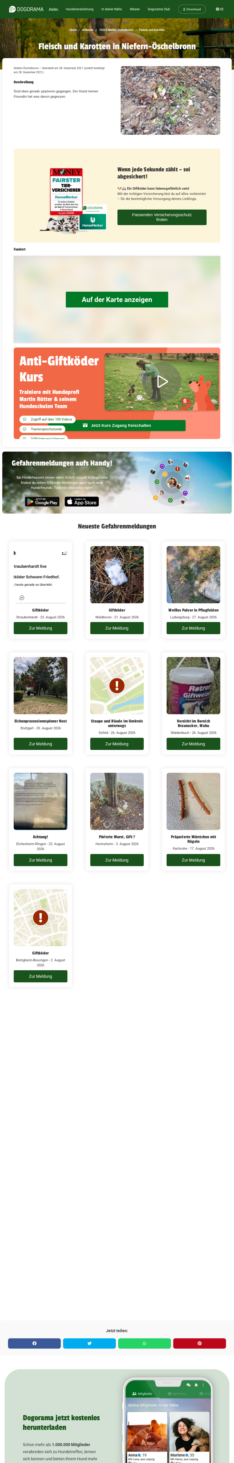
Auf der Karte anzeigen (117, 300)
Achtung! (40, 836)
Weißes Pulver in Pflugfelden (193, 610)
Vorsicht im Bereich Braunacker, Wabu (193, 723)
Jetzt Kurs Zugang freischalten (120, 425)
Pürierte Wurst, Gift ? (117, 836)
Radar (53, 9)
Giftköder (87, 30)
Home (73, 30)
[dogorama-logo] (26, 9)
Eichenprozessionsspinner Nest (40, 721)
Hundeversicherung (79, 9)
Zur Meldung (40, 628)
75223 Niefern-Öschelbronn (115, 30)
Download (193, 9)
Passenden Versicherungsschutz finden (162, 217)
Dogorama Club (159, 9)
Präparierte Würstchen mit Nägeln (193, 839)
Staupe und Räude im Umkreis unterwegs (117, 723)
